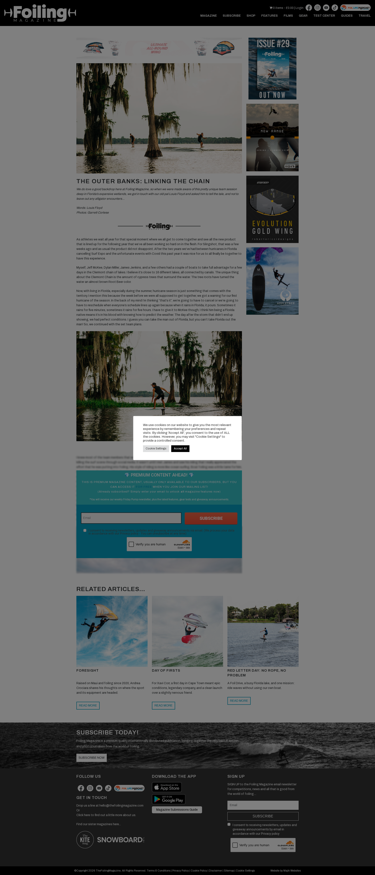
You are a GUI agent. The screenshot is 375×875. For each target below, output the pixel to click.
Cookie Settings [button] (156, 448)
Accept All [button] (180, 448)
